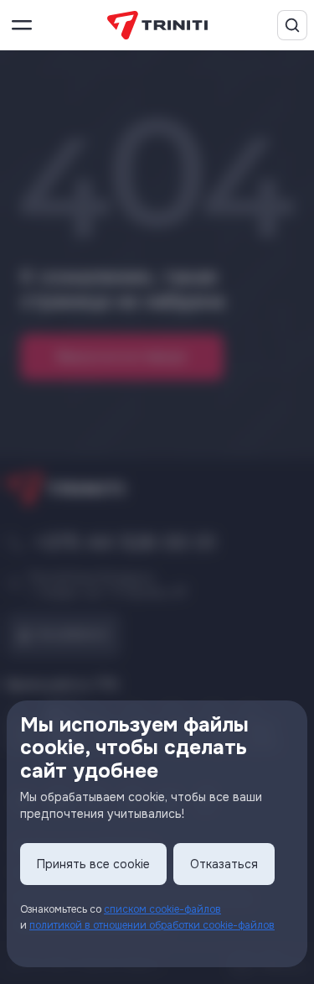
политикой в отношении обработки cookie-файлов (152, 925)
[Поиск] (292, 25)
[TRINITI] (157, 25)
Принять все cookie (93, 864)
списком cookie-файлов (162, 909)
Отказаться (224, 864)
